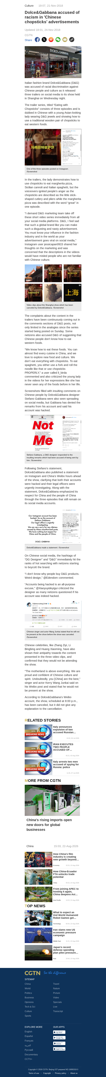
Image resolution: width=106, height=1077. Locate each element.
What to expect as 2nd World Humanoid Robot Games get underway (65, 915)
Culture (28, 1011)
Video (56, 997)
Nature (56, 988)
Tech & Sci (30, 1007)
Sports (28, 1016)
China (28, 984)
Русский (29, 1050)
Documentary (31, 1054)
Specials (57, 1002)
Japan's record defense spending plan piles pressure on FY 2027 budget (64, 950)
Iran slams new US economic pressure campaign (64, 932)
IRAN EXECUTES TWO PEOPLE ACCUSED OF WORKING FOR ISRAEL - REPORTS (64, 747)
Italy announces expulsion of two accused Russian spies (63, 729)
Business (29, 997)
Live (55, 1007)
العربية (28, 1045)
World (28, 988)
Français (29, 1041)
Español (29, 1036)
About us (74, 1073)
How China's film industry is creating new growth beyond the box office (64, 857)
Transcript (58, 1011)
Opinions (29, 1002)
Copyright (47, 1073)
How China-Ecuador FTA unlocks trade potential (65, 874)
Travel (56, 984)
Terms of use (34, 1073)
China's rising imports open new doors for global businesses (49, 824)
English (28, 1031)
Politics (28, 993)
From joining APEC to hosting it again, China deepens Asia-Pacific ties (66, 891)
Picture (56, 993)
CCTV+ (28, 1059)
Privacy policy (61, 1073)
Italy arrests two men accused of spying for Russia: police (66, 764)
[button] (28, 881)
